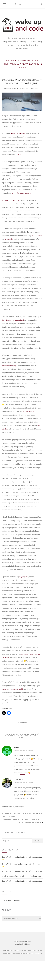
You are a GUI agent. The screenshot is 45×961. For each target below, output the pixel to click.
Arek (17, 747)
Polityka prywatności (22, 941)
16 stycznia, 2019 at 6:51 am (23, 750)
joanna (35, 88)
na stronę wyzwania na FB (12, 689)
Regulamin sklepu (22, 944)
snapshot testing (9, 366)
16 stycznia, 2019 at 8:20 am (23, 782)
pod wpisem (37, 235)
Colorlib (18, 953)
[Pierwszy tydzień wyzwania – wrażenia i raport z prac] (22, 102)
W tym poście (28, 411)
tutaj (19, 154)
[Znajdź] (41, 4)
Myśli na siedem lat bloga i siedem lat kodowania (22, 876)
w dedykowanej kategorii (22, 193)
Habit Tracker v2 (13, 60)
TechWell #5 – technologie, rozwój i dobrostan (22, 881)
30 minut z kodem (18, 133)
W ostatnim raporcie (10, 200)
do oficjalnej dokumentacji (13, 320)
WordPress (38, 953)
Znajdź (37, 840)
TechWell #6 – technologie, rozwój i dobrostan (22, 871)
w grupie (9, 239)
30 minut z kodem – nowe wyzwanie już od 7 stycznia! (22, 815)
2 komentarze (22, 723)
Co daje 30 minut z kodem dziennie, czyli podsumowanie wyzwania (23, 821)
